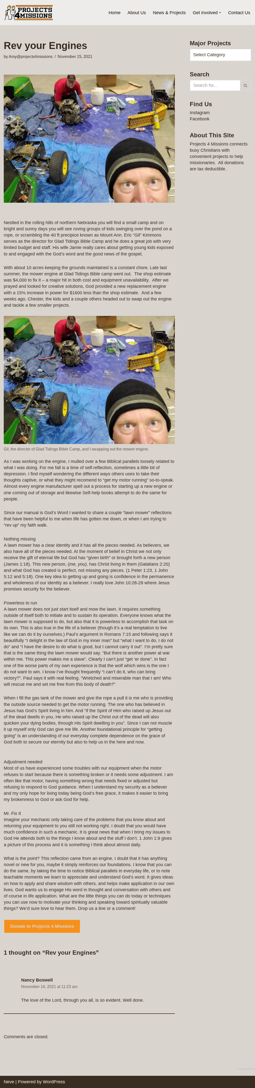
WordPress (54, 1081)
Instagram (200, 112)
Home (115, 12)
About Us (137, 12)
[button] (220, 12)
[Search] (245, 85)
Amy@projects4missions (31, 56)
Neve (9, 1081)
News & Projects (169, 12)
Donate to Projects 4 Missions (42, 926)
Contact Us (239, 12)
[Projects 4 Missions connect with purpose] (29, 12)
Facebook (199, 118)
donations (234, 162)
